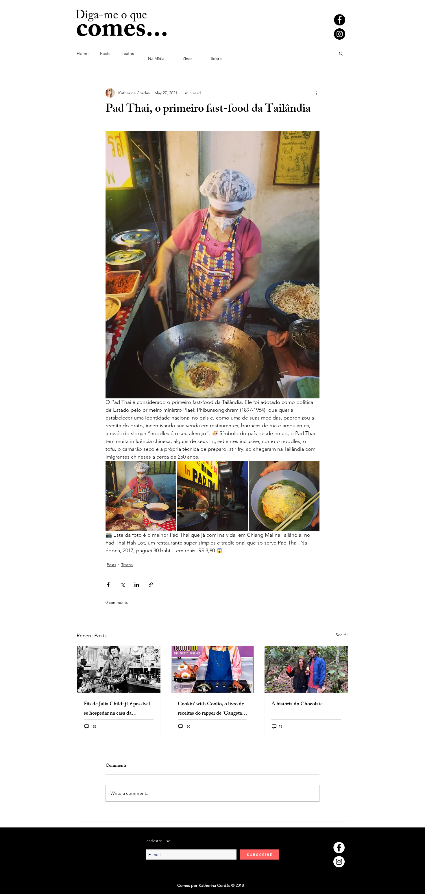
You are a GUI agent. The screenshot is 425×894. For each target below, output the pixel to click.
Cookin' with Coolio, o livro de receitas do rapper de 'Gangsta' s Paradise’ (212, 709)
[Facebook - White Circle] (339, 847)
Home (82, 53)
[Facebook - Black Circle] (339, 19)
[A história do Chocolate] (306, 669)
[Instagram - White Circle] (339, 861)
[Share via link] (151, 584)
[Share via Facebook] (108, 584)
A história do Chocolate (297, 704)
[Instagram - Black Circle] (339, 34)
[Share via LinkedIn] (136, 584)
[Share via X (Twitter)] (122, 584)
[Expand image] (141, 496)
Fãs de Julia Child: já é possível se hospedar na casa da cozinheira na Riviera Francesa (117, 709)
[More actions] (316, 92)
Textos (128, 53)
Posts (105, 53)
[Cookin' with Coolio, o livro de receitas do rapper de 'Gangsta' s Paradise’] (212, 669)
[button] (341, 53)
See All (342, 634)
